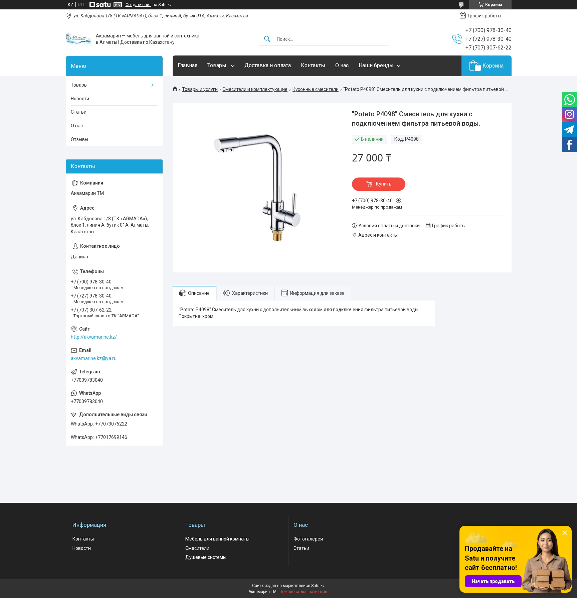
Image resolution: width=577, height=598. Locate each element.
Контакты (313, 65)
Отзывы (79, 139)
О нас (342, 65)
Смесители (197, 548)
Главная (187, 65)
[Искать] (267, 39)
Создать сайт (138, 4)
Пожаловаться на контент (304, 591)
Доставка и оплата (267, 65)
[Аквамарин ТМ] (78, 39)
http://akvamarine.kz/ (94, 337)
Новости (80, 98)
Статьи (78, 112)
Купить (384, 184)
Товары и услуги (200, 89)
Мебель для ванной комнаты (217, 539)
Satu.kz (318, 585)
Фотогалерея (308, 539)
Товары (217, 65)
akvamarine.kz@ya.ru (94, 358)
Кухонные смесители (316, 89)
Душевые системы (205, 557)
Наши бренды (376, 65)
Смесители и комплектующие (254, 89)
